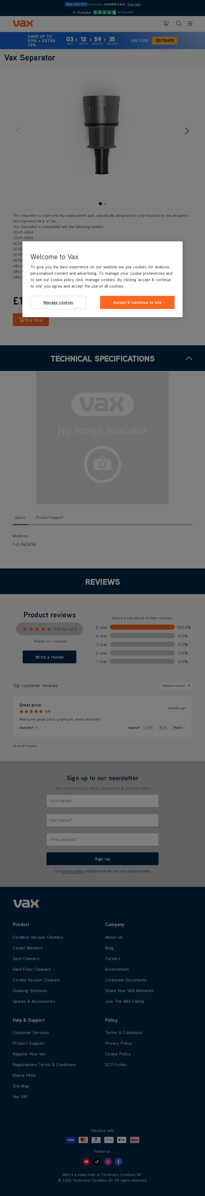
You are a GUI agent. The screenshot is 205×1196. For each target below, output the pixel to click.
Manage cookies (58, 302)
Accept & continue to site (137, 302)
